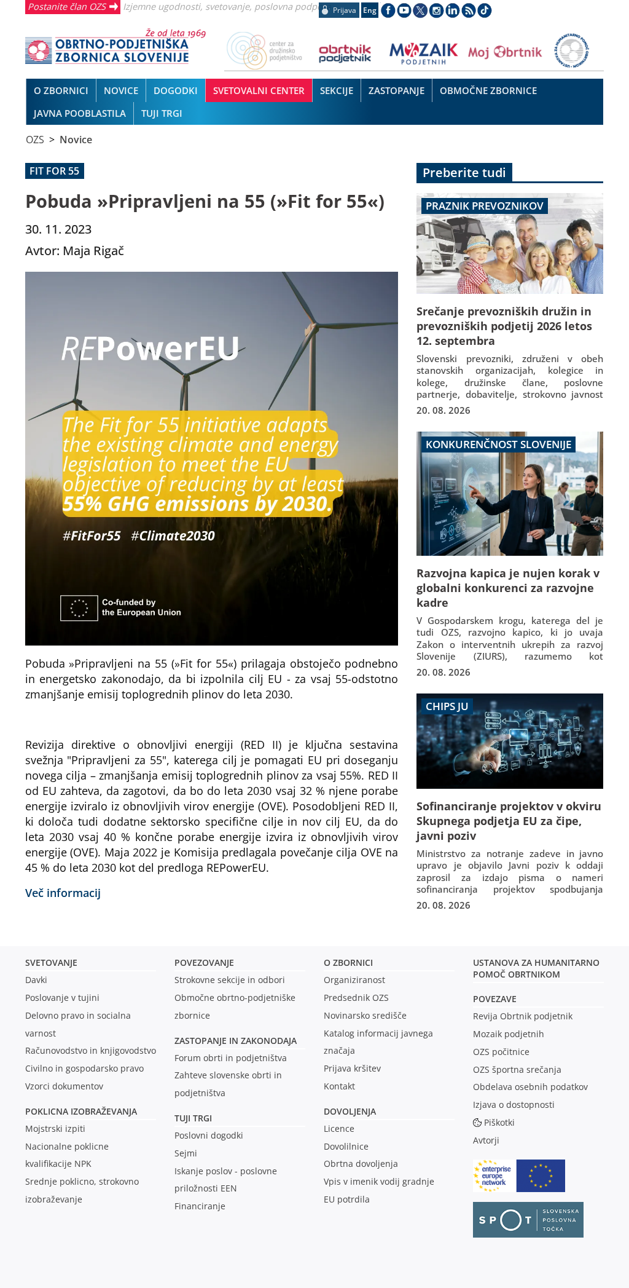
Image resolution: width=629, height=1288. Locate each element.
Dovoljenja (350, 1111)
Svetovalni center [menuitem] (259, 90)
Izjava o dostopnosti (514, 1104)
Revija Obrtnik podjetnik (522, 1016)
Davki (36, 980)
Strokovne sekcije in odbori (229, 980)
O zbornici (348, 962)
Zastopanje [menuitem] (396, 90)
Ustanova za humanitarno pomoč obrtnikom (536, 968)
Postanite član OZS (67, 6)
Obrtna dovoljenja (361, 1163)
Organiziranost (354, 980)
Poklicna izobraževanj (78, 1111)
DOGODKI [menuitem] (176, 90)
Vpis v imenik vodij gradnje (379, 1181)
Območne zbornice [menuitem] (488, 90)
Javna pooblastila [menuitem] (80, 113)
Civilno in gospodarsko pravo (84, 1068)
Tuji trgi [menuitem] (161, 113)
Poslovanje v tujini (62, 997)
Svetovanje (51, 962)
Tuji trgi (193, 1118)
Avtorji (486, 1140)
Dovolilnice (346, 1146)
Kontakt (339, 1086)
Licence (339, 1128)
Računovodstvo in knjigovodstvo (90, 1050)
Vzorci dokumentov (64, 1086)
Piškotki (499, 1122)
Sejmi (185, 1153)
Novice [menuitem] (121, 90)
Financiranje (199, 1206)
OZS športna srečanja (517, 1069)
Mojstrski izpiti (55, 1128)
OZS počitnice (501, 1051)
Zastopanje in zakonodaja (235, 1040)
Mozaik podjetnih (508, 1034)
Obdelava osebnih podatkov (530, 1086)
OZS (35, 139)
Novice (76, 139)
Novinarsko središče (365, 1015)
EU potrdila (347, 1199)
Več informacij (63, 892)
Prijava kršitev (352, 1068)
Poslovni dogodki (208, 1135)
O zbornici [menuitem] (61, 90)
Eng (370, 10)
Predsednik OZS (356, 997)
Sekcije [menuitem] (336, 90)
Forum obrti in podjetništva (230, 1058)
